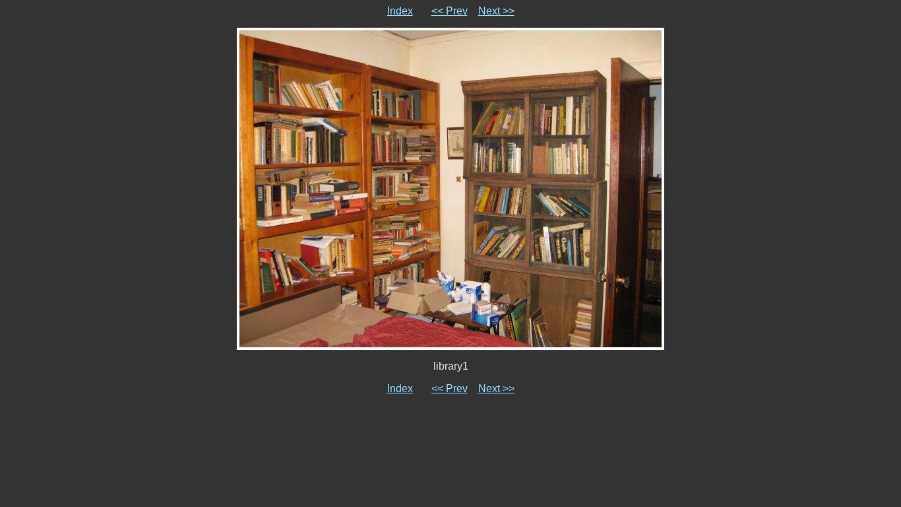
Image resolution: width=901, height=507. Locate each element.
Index (400, 11)
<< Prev (449, 11)
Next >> (496, 11)
